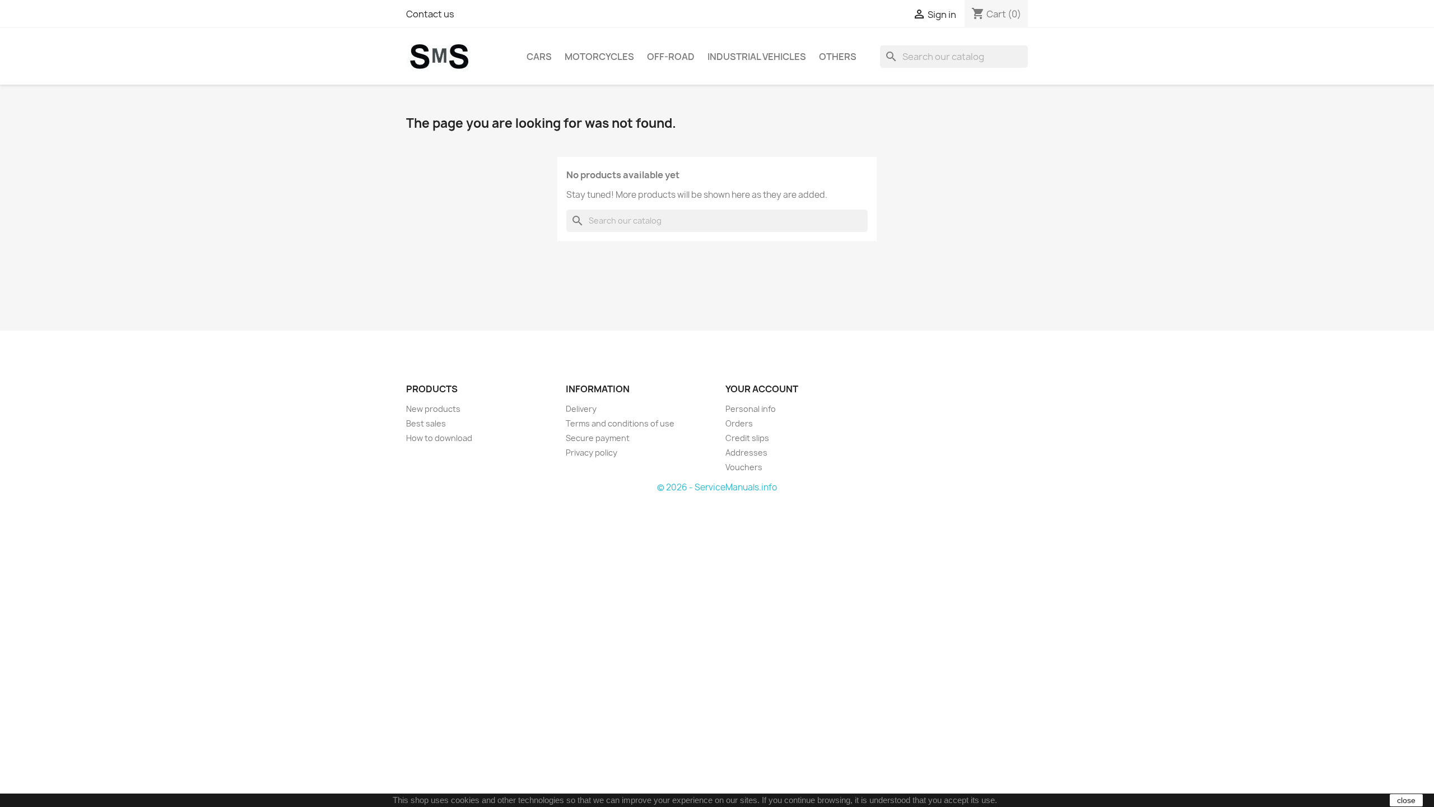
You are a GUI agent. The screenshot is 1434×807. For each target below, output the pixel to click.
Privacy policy (591, 452)
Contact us (430, 14)
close (1406, 800)
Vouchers (743, 467)
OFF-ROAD (671, 56)
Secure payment (598, 438)
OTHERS (837, 56)
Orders (739, 423)
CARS (539, 56)
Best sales (426, 423)
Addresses (746, 452)
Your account (761, 389)
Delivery (581, 409)
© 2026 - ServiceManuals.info (717, 487)
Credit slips (747, 438)
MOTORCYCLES (599, 56)
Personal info (750, 409)
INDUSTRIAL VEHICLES (756, 56)
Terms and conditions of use (620, 423)
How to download (439, 438)
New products (433, 409)
